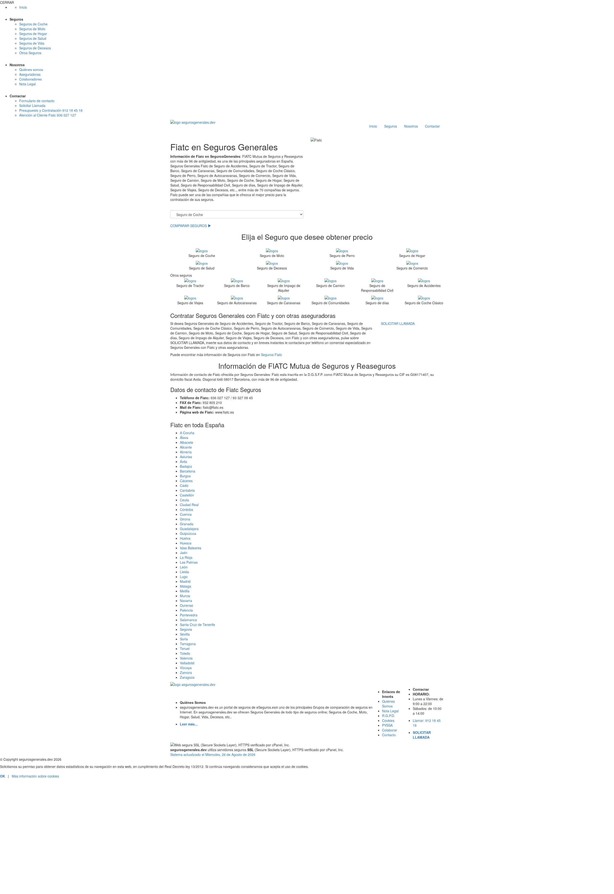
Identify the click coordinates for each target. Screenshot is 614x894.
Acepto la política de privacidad (30, 873)
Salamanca (188, 619)
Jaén (183, 552)
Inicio (23, 7)
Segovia (186, 629)
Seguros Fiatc (271, 354)
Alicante (186, 447)
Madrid (185, 581)
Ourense (186, 605)
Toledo (185, 653)
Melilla (184, 591)
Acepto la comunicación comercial (32, 879)
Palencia (186, 610)
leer (60, 873)
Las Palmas (189, 562)
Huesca (185, 543)
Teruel (184, 648)
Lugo (184, 576)
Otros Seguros (30, 52)
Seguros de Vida (31, 43)
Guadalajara (189, 528)
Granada (186, 523)
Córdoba (186, 509)
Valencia (186, 658)
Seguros (390, 126)
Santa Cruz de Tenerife (197, 624)
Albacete (186, 442)
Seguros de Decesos (35, 48)
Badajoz (186, 466)
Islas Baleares (190, 547)
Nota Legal (27, 84)
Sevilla (185, 634)
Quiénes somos (31, 69)
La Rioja (186, 557)
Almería (186, 452)
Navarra (186, 600)
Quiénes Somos (388, 703)
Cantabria (187, 490)
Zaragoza (187, 677)
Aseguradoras (30, 74)
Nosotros (411, 126)
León (184, 567)
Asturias (186, 456)
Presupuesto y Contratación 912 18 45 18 (51, 110)
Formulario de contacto (36, 100)
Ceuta (184, 499)
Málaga (185, 586)
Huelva (185, 538)
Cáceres (186, 480)
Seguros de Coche (33, 24)
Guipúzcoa (188, 533)
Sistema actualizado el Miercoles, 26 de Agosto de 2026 (212, 754)
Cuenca (186, 514)
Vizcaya (186, 667)
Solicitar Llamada (32, 105)
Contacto (389, 734)
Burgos (185, 475)
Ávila (183, 461)
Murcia (185, 595)
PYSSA (387, 725)
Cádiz (184, 485)
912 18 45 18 (307, 796)
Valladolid (187, 662)
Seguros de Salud (32, 38)
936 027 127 (307, 814)
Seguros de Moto (32, 28)
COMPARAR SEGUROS (189, 225)
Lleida (184, 571)
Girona (185, 519)
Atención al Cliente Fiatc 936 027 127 (47, 115)
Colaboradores (30, 79)
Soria (184, 639)
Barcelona (187, 471)
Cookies (388, 720)
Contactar (432, 126)
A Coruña (187, 432)
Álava (184, 437)
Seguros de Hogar (33, 33)
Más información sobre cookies (35, 776)
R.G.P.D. (388, 715)
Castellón (187, 495)
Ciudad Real (189, 504)
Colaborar (389, 730)
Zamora (186, 672)
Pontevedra (188, 615)
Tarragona (188, 643)
